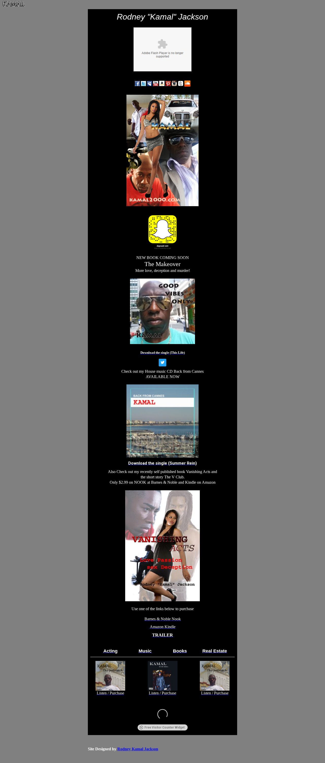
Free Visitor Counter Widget (164, 727)
